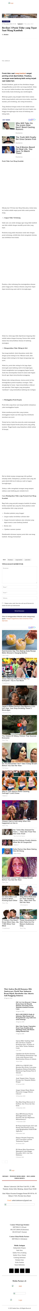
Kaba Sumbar (19, 1262)
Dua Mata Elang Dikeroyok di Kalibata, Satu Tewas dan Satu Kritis (25, 1103)
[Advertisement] (19, 185)
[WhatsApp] (24, 66)
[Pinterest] (20, 66)
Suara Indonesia (19, 1265)
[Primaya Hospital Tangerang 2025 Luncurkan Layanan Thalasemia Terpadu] (8, 1142)
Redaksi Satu (19, 1260)
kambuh (23, 73)
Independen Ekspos (19, 1248)
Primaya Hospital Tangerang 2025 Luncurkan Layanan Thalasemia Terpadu (25, 1139)
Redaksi (6, 34)
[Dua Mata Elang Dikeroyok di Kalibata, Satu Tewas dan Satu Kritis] (8, 1106)
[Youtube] (27, 1271)
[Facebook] (10, 66)
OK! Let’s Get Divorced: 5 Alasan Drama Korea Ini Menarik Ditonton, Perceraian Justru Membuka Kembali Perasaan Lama (26, 1006)
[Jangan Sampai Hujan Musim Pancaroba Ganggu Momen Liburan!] (8, 1094)
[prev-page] (3, 1161)
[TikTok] (17, 1271)
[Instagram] (11, 1271)
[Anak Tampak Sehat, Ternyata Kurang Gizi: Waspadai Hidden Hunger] (8, 1082)
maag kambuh (19, 559)
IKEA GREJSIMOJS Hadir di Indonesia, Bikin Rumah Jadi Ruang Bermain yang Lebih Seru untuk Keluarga (26, 1017)
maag (17, 73)
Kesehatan (10, 559)
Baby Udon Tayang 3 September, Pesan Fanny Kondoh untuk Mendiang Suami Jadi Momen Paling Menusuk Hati (26, 1029)
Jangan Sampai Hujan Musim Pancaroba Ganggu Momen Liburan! (25, 1092)
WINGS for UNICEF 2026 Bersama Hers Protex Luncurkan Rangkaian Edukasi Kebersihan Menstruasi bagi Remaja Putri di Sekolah (26, 1069)
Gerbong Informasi (20, 1257)
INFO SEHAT (6, 21)
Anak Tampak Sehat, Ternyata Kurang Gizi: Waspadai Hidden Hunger (25, 1080)
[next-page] (6, 1161)
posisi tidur (27, 559)
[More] (29, 66)
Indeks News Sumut (19, 1255)
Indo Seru (19, 1250)
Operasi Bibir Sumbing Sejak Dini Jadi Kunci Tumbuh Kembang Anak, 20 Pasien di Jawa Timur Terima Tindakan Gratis (25, 1044)
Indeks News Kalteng (19, 1253)
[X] (15, 66)
